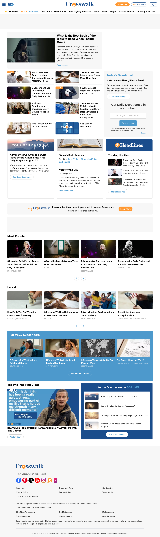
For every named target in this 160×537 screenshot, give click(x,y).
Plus (24, 11)
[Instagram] (43, 480)
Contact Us (107, 488)
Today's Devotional (120, 75)
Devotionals (60, 11)
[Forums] (49, 480)
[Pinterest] (25, 480)
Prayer (113, 11)
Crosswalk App (66, 488)
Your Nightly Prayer (146, 11)
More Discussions (117, 434)
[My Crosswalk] (139, 4)
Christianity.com (23, 516)
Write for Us (107, 492)
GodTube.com (65, 512)
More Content (80, 373)
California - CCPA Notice (27, 496)
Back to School (126, 11)
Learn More (125, 209)
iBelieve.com (108, 512)
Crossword (46, 11)
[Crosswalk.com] (80, 4)
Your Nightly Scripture (80, 11)
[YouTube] (37, 480)
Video (105, 11)
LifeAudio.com (65, 516)
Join (122, 4)
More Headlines (118, 192)
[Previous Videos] (76, 278)
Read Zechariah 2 (66, 190)
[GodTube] (56, 480)
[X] (31, 480)
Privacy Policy (22, 492)
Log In (153, 4)
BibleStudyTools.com (25, 512)
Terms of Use (65, 492)
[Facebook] (18, 480)
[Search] (11, 4)
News (96, 11)
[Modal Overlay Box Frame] (128, 118)
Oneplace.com (108, 516)
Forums (33, 11)
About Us (20, 488)
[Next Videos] (83, 278)
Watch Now (15, 437)
